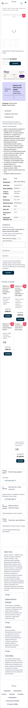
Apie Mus (12, 694)
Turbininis (17, 188)
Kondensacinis (18, 185)
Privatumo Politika (12, 704)
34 (14, 209)
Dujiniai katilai (14, 8)
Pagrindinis (7, 691)
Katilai (8, 8)
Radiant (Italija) (11, 105)
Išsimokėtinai (17, 691)
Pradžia (4, 8)
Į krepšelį (15, 63)
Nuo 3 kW (17, 199)
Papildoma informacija (11, 114)
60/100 (16, 217)
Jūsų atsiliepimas (7, 240)
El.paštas (5, 255)
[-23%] (20, 329)
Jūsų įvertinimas (7, 238)
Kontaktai (20, 694)
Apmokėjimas (12, 697)
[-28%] (20, 295)
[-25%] (7, 293)
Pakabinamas (18, 203)
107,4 (15, 212)
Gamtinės (16, 196)
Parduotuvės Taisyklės (12, 700)
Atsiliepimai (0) (9, 117)
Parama (4, 694)
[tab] (8, 110)
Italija (15, 206)
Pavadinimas (6, 250)
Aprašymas (8, 111)
